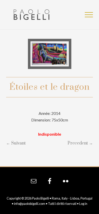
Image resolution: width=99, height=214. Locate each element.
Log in (83, 204)
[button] (89, 14)
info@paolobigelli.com (29, 204)
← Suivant (16, 143)
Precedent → (80, 143)
